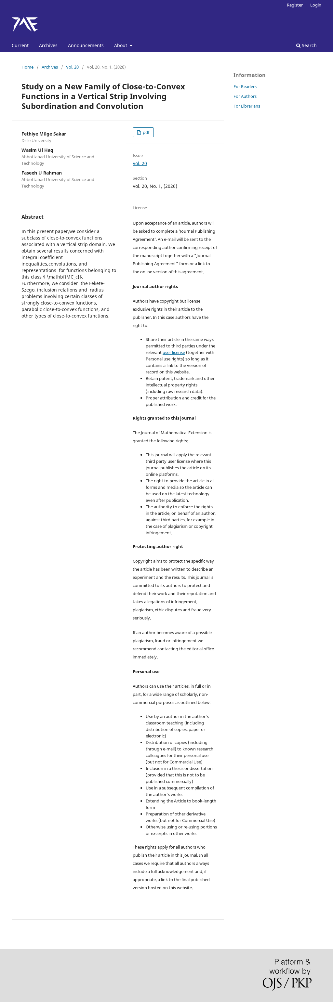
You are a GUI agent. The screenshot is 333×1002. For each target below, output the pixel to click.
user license (174, 352)
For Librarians (246, 106)
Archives (48, 45)
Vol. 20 (72, 67)
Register (295, 5)
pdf (145, 132)
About (121, 45)
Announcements (86, 45)
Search (308, 45)
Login (315, 5)
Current (20, 45)
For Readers (245, 86)
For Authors (245, 96)
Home (27, 67)
